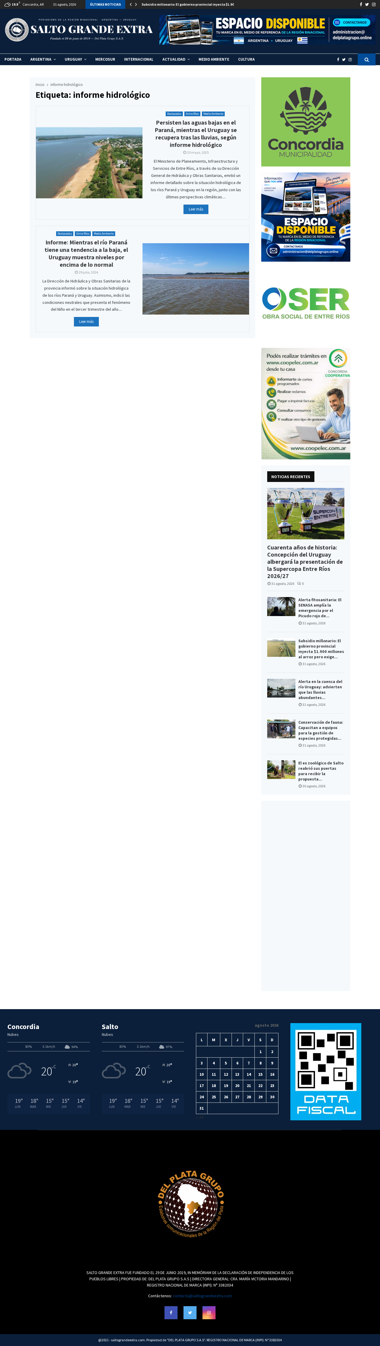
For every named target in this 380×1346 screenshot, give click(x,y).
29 (260, 1097)
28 (249, 1097)
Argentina (40, 59)
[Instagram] (352, 59)
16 (272, 1074)
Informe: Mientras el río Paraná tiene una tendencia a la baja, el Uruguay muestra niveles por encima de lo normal (86, 253)
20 (237, 1085)
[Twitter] (345, 59)
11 (214, 1074)
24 (202, 1097)
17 (202, 1085)
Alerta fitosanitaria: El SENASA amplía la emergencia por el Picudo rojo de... (319, 607)
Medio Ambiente (214, 59)
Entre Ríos (192, 114)
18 (214, 1085)
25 (214, 1097)
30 (272, 1097)
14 (249, 1074)
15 (260, 1074)
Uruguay (73, 59)
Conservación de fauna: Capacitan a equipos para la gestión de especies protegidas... (320, 730)
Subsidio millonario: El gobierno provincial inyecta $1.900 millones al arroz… (204, 4)
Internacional (138, 59)
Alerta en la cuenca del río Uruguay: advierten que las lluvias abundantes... (320, 689)
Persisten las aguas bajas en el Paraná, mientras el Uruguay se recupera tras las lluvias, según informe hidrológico (196, 134)
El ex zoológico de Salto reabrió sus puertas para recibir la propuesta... (320, 771)
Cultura (246, 59)
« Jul (200, 1117)
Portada (12, 59)
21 (249, 1085)
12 (226, 1074)
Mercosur (105, 59)
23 (272, 1085)
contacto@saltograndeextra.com (202, 1295)
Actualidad (173, 59)
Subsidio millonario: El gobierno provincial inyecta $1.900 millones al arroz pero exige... (321, 648)
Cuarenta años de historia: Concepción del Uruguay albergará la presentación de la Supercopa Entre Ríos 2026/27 (305, 562)
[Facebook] (339, 59)
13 (237, 1074)
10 (202, 1074)
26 (226, 1097)
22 (260, 1085)
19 (226, 1085)
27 (237, 1097)
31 (202, 1108)
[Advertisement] (305, 896)
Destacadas (174, 114)
